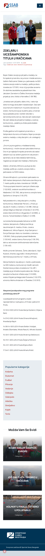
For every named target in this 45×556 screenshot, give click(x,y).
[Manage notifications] (4, 551)
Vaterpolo (9, 397)
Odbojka (9, 393)
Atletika (8, 401)
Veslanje (9, 388)
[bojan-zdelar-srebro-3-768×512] (22, 16)
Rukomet (9, 376)
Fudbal (8, 380)
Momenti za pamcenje (25, 65)
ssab (24, 63)
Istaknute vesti (12, 65)
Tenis (7, 414)
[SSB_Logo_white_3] (16, 530)
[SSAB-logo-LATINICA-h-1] (11, 3)
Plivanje (9, 384)
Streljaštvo (10, 405)
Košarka (9, 372)
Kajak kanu (26, 456)
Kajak (7, 410)
